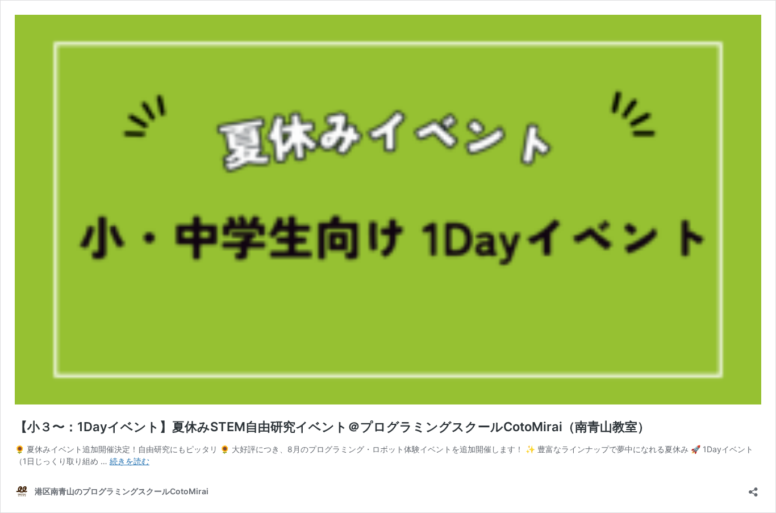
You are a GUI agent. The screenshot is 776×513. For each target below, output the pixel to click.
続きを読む (129, 461)
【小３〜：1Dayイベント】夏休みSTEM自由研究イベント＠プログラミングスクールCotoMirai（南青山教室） (332, 426)
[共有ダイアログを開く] (753, 488)
